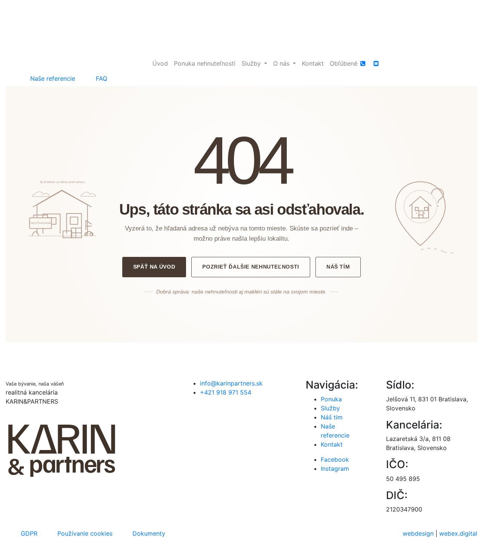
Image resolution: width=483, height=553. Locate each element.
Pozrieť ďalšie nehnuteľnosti (250, 267)
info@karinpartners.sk (231, 383)
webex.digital (458, 533)
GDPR (29, 533)
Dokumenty (148, 533)
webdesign (418, 533)
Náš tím (338, 267)
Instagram (335, 468)
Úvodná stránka (241, 347)
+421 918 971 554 (225, 392)
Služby (330, 408)
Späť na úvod (154, 267)
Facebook (335, 459)
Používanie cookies (84, 533)
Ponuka (331, 399)
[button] (254, 63)
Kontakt (332, 444)
